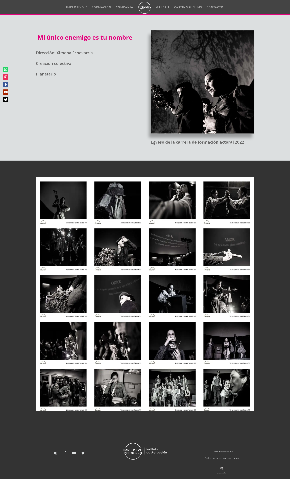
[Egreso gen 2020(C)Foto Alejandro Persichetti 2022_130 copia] (227, 316)
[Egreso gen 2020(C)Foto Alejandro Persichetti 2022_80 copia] (63, 316)
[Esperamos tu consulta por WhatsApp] (5, 69)
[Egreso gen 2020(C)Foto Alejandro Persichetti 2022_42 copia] (227, 223)
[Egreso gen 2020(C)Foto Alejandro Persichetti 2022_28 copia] (63, 223)
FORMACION (101, 7)
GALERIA (163, 7)
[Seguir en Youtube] (74, 453)
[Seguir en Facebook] (65, 453)
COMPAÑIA (124, 7)
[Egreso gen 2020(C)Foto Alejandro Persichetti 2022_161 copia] (63, 363)
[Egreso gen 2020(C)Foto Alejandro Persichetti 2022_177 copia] (172, 363)
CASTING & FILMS (188, 7)
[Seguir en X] (83, 453)
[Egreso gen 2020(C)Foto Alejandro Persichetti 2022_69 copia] (172, 269)
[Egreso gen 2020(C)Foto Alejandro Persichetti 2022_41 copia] (172, 223)
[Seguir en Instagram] (56, 453)
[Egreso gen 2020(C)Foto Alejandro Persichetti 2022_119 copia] (172, 316)
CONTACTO (215, 7)
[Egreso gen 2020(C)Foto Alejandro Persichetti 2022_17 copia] (172, 410)
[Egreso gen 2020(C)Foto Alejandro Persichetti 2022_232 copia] (63, 410)
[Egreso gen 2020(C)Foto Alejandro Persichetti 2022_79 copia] (227, 269)
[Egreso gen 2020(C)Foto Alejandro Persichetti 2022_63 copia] (117, 269)
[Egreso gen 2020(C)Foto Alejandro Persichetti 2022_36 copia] (117, 223)
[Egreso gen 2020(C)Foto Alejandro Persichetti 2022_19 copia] (227, 410)
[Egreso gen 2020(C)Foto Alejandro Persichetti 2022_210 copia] (227, 363)
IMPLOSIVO (75, 7)
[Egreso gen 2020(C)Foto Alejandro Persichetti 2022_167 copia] (117, 363)
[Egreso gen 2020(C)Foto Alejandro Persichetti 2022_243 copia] (117, 410)
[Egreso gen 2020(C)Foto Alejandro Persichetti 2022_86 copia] (117, 316)
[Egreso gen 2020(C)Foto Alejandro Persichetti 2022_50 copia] (63, 269)
